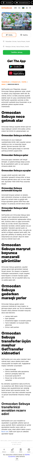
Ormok (3, 84)
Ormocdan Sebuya (13, 84)
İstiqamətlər (15, 82)
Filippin (24, 82)
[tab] (4, 450)
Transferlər (5, 82)
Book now (4, 431)
